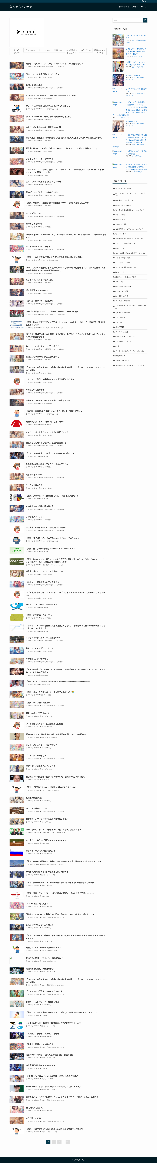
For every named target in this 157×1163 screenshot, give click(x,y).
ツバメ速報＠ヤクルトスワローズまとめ (129, 365)
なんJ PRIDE (120, 248)
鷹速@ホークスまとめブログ (125, 277)
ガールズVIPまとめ (137, 56)
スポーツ (85, 50)
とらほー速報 (120, 317)
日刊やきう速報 (121, 224)
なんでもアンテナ (21, 6)
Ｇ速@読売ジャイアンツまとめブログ (129, 229)
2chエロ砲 (119, 282)
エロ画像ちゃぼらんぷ (71, 51)
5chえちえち (119, 272)
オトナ (44, 50)
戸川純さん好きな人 (133, 75)
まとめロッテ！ (121, 322)
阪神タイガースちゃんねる (125, 336)
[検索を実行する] (145, 20)
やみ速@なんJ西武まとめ (124, 200)
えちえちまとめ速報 (137, 67)
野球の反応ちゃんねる (123, 286)
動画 (58, 50)
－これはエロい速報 (122, 262)
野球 (30, 50)
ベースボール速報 (121, 332)
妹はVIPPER (119, 327)
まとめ (17, 51)
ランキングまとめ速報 (123, 188)
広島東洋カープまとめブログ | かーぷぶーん (130, 307)
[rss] (142, 1)
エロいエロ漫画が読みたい (125, 243)
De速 (117, 346)
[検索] (145, 1)
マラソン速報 (120, 215)
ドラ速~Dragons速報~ (123, 258)
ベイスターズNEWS (122, 301)
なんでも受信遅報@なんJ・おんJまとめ (129, 210)
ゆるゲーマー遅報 (121, 291)
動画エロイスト (99, 51)
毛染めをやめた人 (132, 121)
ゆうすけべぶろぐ (121, 296)
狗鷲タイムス (120, 219)
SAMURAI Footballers (123, 205)
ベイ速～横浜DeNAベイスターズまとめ (129, 351)
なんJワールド (120, 234)
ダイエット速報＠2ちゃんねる (126, 267)
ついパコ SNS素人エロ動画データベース (130, 253)
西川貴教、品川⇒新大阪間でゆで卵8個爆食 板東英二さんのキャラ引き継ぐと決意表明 (136, 167)
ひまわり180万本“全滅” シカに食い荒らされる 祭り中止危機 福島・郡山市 (136, 51)
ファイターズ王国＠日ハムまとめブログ (129, 239)
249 (67, 1142)
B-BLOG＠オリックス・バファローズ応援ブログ (130, 194)
